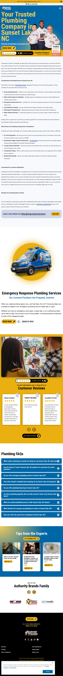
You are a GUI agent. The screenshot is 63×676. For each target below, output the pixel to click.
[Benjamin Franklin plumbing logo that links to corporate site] (6, 8)
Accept (47, 671)
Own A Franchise (6, 652)
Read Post (7, 561)
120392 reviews (36, 380)
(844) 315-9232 (31, 626)
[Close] (52, 662)
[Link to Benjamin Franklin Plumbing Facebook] (25, 640)
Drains (25, 565)
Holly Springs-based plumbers (33, 214)
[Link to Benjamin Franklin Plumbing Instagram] (34, 640)
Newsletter (35, 652)
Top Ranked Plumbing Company (30, 1)
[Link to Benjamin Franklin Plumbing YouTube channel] (31, 640)
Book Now (7, 48)
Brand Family (35, 649)
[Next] (34, 429)
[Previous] (29, 429)
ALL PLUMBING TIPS (30, 538)
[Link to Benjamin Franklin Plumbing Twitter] (28, 640)
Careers (3, 649)
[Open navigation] (60, 8)
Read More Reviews (30, 436)
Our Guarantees (36, 646)
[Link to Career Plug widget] (38, 640)
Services (3, 646)
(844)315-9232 (27, 321)
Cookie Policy (13, 667)
